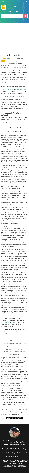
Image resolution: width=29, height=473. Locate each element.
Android (3, 411)
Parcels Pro (24, 460)
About (19, 460)
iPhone (24, 409)
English (5, 465)
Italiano (15, 466)
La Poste (7, 322)
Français (9, 465)
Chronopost (10, 89)
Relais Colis (20, 89)
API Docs (20, 463)
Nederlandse (6, 466)
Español (13, 465)
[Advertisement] (14, 37)
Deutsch (23, 465)
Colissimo (3, 89)
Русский (14, 468)
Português (18, 465)
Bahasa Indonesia (22, 466)
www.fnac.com (14, 11)
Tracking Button (16, 461)
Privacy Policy (6, 461)
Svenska (11, 466)
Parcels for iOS (14, 443)
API (15, 463)
